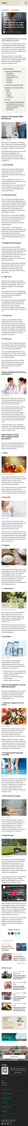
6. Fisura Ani (9, 82)
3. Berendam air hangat (12, 107)
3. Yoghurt (8, 95)
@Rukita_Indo (7, 919)
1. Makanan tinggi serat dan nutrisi (14, 104)
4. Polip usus (9, 78)
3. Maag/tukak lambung (12, 77)
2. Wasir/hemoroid (10, 75)
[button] (17, 1072)
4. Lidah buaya (9, 97)
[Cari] (22, 3)
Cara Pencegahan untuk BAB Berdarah (14, 102)
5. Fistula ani (9, 80)
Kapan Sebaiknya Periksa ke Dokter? (14, 85)
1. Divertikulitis (9, 73)
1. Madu (8, 91)
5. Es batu (7, 99)
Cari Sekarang (14, 1056)
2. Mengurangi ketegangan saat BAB (15, 106)
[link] (8, 1027)
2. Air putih (8, 93)
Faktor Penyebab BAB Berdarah (13, 71)
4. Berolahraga (9, 109)
